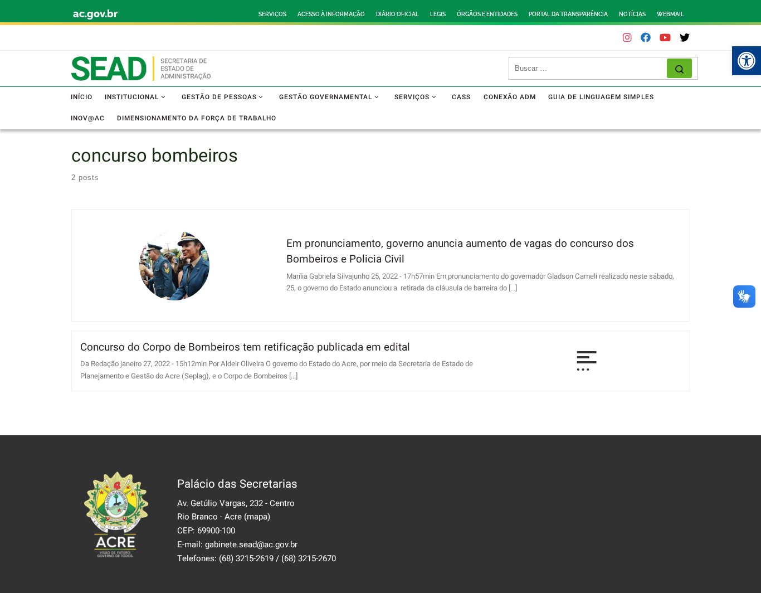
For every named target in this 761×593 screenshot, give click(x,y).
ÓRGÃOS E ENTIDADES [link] (487, 14)
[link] (746, 60)
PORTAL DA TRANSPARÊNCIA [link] (568, 14)
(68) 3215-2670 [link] (308, 558)
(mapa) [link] (257, 517)
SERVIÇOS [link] (272, 14)
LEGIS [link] (438, 14)
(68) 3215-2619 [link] (246, 558)
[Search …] (679, 68)
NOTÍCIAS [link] (632, 14)
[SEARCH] (591, 68)
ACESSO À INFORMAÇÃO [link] (331, 14)
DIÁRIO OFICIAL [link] (397, 14)
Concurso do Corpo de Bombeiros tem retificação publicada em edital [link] (245, 347)
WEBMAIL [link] (670, 14)
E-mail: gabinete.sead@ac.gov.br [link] (237, 544)
